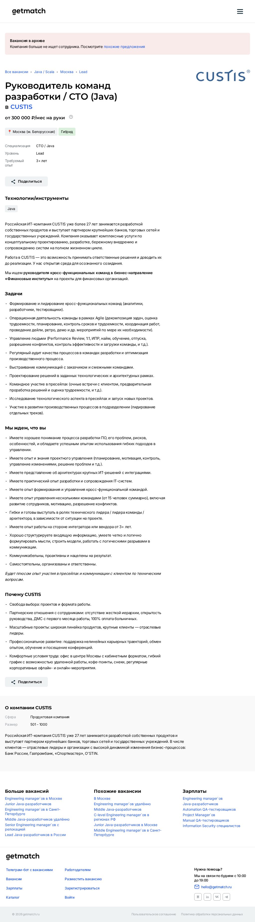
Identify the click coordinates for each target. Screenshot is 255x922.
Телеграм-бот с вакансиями (29, 870)
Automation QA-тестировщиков (209, 809)
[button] (71, 118)
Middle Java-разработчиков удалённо (37, 819)
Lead (83, 72)
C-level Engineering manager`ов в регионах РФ (121, 817)
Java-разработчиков (200, 804)
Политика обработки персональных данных (212, 914)
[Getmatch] (28, 11)
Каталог (12, 897)
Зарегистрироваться (82, 888)
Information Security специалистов (211, 826)
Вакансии (14, 879)
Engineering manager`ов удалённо (122, 804)
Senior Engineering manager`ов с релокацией (32, 827)
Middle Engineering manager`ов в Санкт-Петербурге (127, 832)
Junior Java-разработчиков (28, 804)
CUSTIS (21, 106)
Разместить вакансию (83, 879)
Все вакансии (16, 72)
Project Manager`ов (199, 815)
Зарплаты (14, 888)
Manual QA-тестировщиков (206, 820)
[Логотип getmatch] (22, 856)
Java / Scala (44, 72)
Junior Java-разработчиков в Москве (125, 825)
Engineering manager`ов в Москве (33, 798)
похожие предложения (124, 46)
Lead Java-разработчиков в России (35, 835)
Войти (69, 897)
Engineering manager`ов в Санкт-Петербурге (32, 811)
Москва (66, 72)
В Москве (102, 798)
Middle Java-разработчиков (117, 809)
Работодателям (78, 870)
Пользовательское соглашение (153, 914)
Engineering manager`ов (203, 798)
